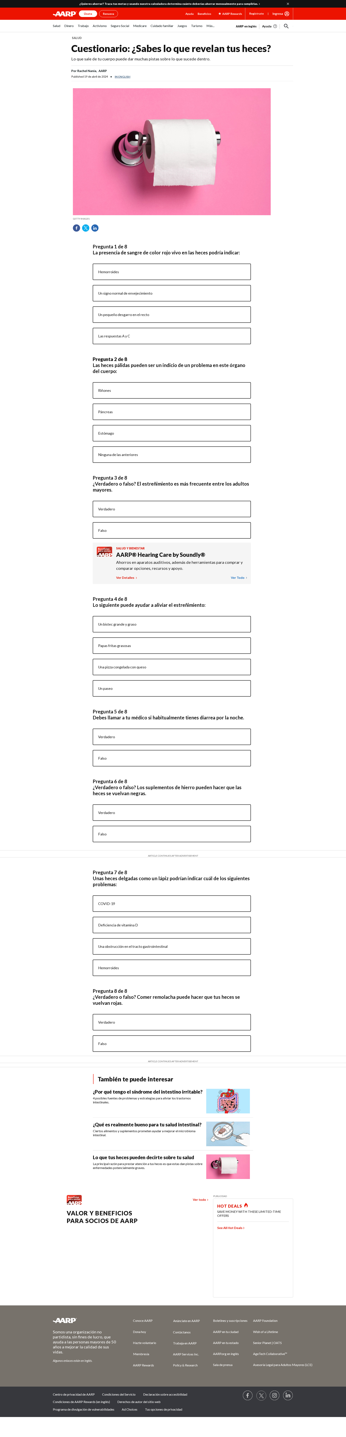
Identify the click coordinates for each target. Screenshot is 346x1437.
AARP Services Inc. (186, 1354)
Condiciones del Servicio (119, 1394)
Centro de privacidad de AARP (74, 1394)
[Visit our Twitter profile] (261, 1396)
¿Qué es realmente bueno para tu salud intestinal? (147, 1124)
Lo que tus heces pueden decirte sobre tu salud (143, 1157)
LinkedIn (96, 229)
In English (122, 76)
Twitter (87, 229)
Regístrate (256, 13)
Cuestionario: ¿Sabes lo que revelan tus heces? (171, 48)
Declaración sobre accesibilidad (165, 1394)
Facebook (78, 229)
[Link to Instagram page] (275, 1396)
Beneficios (204, 13)
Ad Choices (129, 1409)
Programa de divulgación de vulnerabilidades (83, 1409)
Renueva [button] (108, 13)
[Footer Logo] (85, 1320)
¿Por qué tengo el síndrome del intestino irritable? (147, 1092)
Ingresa (278, 13)
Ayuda (189, 13)
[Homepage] (65, 14)
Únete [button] (88, 13)
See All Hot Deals (229, 1228)
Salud (77, 38)
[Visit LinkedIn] (288, 1396)
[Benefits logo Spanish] (104, 555)
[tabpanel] (264, 26)
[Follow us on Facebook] (248, 1396)
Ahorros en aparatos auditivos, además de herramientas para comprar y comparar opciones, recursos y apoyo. (179, 565)
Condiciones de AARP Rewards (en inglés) (81, 1402)
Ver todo (238, 577)
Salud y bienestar (130, 548)
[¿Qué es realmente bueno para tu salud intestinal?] (228, 1134)
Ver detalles (125, 577)
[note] (172, 218)
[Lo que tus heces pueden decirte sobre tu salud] (228, 1166)
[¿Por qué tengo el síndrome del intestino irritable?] (228, 1101)
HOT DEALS (229, 1206)
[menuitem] (56, 28)
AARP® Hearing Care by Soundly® (160, 554)
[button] (286, 26)
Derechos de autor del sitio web (139, 1402)
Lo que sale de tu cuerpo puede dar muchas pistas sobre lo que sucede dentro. (140, 58)
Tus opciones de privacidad (163, 1409)
